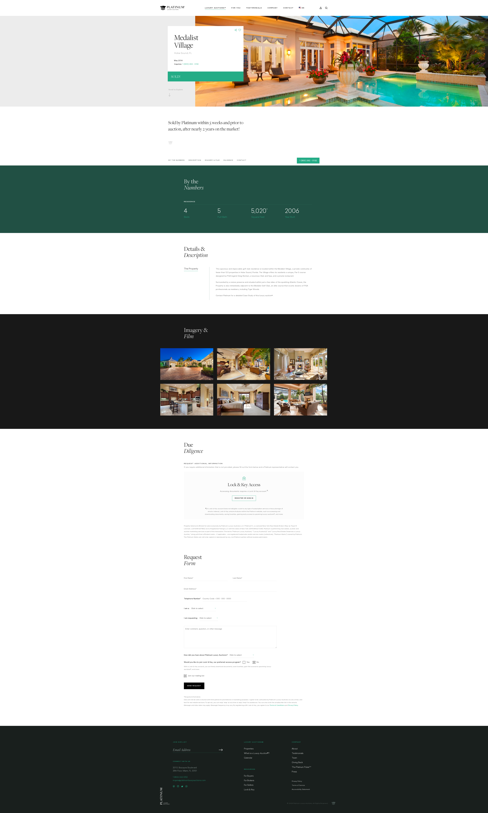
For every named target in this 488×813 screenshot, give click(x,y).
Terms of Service (298, 785)
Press (294, 772)
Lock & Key (249, 790)
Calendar (248, 758)
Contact (241, 160)
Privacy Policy (293, 705)
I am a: (186, 608)
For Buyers (249, 776)
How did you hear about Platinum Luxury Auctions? (206, 655)
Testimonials (297, 753)
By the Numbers (177, 160)
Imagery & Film (212, 160)
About (295, 749)
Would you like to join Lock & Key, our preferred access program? (212, 662)
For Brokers (249, 781)
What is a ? (256, 753)
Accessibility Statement (301, 789)
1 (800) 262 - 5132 (190, 64)
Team (294, 758)
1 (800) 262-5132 (180, 777)
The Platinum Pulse (301, 767)
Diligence (228, 160)
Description (195, 160)
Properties (249, 749)
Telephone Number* (192, 599)
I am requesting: (191, 618)
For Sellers (248, 785)
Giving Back (297, 763)
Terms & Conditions (277, 705)
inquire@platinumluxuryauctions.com (189, 780)
